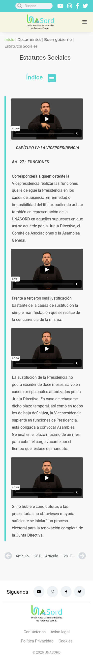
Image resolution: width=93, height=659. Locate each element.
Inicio (9, 39)
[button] (84, 21)
